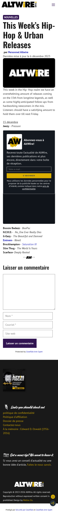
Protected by (29, 351)
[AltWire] (19, 4)
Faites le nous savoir (39, 464)
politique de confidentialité (18, 413)
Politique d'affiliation (15, 417)
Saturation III (29, 244)
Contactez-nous (12, 425)
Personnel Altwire (18, 52)
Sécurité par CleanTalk (24, 510)
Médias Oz (27, 500)
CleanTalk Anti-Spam (34, 351)
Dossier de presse (13, 421)
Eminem (7, 240)
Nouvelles (11, 17)
